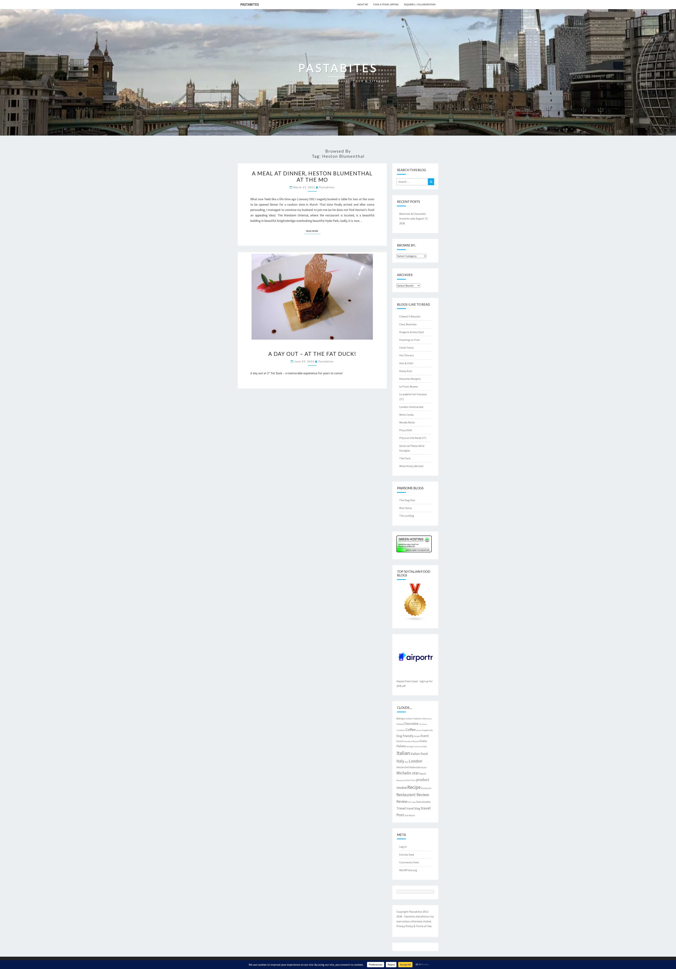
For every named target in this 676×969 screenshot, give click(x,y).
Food (399, 741)
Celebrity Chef (419, 718)
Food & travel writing (386, 4)
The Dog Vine (407, 500)
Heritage (409, 746)
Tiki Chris (405, 458)
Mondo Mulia (407, 422)
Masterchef (402, 767)
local (406, 762)
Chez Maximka (408, 324)
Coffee (410, 729)
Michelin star (407, 773)
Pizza (413, 780)
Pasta (407, 780)
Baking (399, 718)
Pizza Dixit (405, 430)
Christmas (423, 724)
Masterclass (415, 767)
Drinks (417, 736)
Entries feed (406, 854)
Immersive (418, 746)
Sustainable (423, 802)
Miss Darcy (405, 508)
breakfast (408, 718)
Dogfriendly (427, 730)
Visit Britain (409, 815)
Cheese (399, 724)
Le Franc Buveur (408, 386)
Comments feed (409, 862)
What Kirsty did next (411, 466)
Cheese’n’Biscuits (409, 316)
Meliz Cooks (406, 414)
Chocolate (410, 723)
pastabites (327, 187)
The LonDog (406, 515)
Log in (403, 846)
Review (402, 801)
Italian (403, 753)
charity (429, 719)
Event (425, 736)
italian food (419, 753)
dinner (418, 730)
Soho (414, 802)
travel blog (413, 808)
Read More (313, 231)
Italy (400, 761)
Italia (425, 746)
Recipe (414, 787)
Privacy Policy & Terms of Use (414, 926)
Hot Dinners (406, 355)
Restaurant (426, 788)
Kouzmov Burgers (410, 378)
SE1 (409, 802)
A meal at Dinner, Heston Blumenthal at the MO (312, 176)
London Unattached (411, 407)
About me (362, 4)
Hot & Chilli (406, 363)
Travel (401, 808)
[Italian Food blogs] (415, 603)
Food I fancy (406, 347)
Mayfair (424, 767)
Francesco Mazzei (410, 741)
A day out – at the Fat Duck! (312, 354)
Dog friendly (405, 736)
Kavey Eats (405, 371)
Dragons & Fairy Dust (411, 332)
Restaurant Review (412, 794)
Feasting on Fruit (409, 340)
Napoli (423, 773)
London (415, 761)
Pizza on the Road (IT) (412, 438)
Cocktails (400, 730)
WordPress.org (408, 870)
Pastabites (249, 4)
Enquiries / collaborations (420, 4)
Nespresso (400, 780)
